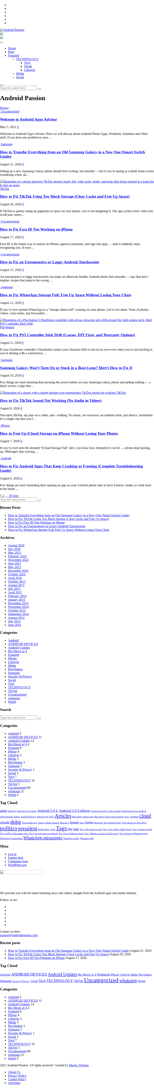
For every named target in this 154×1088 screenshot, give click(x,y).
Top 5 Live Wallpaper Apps (71, 834)
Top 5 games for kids (142, 829)
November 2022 (18, 560)
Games (41, 823)
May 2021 (14, 567)
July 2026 (14, 549)
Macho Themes (79, 1065)
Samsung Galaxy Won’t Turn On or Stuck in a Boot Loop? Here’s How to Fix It (66, 368)
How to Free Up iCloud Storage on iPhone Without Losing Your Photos (59, 433)
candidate (134, 817)
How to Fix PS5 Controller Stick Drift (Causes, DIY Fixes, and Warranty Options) (67, 335)
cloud (145, 816)
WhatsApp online (71, 838)
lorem (89, 822)
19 (10, 495)
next (15, 495)
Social (20, 77)
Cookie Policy (17, 1079)
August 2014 (16, 617)
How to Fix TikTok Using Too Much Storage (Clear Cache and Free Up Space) (65, 196)
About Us (14, 1072)
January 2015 (16, 599)
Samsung (6, 144)
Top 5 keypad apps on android (43, 834)
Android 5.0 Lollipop (74, 811)
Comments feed (18, 861)
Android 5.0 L (47, 811)
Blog (11, 52)
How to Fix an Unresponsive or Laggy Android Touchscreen (49, 262)
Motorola (98, 823)
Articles (63, 816)
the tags (73, 829)
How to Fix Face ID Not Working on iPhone (36, 229)
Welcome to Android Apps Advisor (28, 119)
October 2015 (16, 581)
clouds (4, 822)
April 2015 (15, 592)
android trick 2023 (45, 817)
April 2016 (15, 578)
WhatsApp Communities (11, 838)
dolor (15, 822)
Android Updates (19, 647)
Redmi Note (43, 829)
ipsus (82, 823)
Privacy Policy (17, 1075)
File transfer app (29, 823)
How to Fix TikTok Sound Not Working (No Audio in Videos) (50, 400)
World (28, 66)
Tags (61, 828)
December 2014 (18, 603)
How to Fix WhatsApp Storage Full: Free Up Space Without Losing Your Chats (65, 295)
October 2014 (16, 610)
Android (6, 458)
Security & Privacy (20, 676)
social (52, 829)
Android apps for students (134, 811)
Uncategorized (10, 111)
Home (12, 48)
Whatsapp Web (87, 838)
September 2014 (18, 614)
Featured (13, 55)
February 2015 (17, 596)
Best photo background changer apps (111, 817)
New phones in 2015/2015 (134, 823)
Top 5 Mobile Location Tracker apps (101, 834)
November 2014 (18, 607)
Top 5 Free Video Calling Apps (117, 829)
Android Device (28, 817)
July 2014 (14, 621)
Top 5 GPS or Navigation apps (14, 834)
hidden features (52, 823)
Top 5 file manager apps (91, 829)
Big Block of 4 (17, 651)
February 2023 (17, 556)
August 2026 (16, 545)
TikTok (4, 188)
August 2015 (16, 585)
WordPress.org (17, 865)
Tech (27, 62)
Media (20, 73)
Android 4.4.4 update (26, 811)
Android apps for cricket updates (106, 811)
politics (8, 828)
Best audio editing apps (83, 817)
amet (3, 811)
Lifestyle (29, 70)
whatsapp (7, 287)
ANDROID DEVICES (23, 644)
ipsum (74, 822)
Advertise (14, 1083)
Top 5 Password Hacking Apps (133, 834)
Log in (12, 854)
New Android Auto (112, 823)
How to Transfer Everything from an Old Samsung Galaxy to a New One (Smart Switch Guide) (69, 515)
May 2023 (14, 552)
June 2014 (14, 625)
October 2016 (16, 574)
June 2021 (14, 563)
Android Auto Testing (10, 817)
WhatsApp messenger (42, 837)
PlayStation (7, 327)
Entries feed (15, 857)
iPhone (5, 425)
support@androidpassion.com (19, 935)
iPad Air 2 (64, 823)
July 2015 (14, 588)
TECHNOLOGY (27, 59)
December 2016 (18, 570)
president (27, 828)
